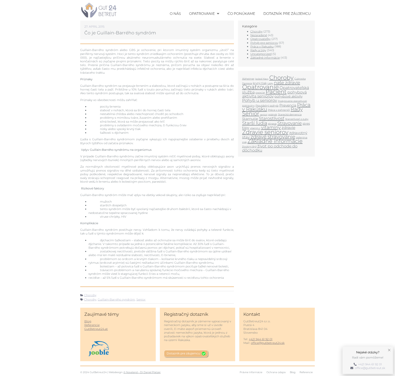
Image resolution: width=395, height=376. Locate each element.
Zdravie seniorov (265, 132)
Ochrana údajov (276, 372)
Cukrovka (300, 78)
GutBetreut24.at (96, 329)
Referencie (92, 325)
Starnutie (250, 119)
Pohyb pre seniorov (264, 43)
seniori (263, 114)
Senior (141, 299)
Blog (87, 321)
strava (272, 123)
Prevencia (287, 105)
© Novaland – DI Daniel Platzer (142, 372)
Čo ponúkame (241, 14)
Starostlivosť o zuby (296, 119)
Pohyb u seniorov (259, 100)
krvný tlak (260, 83)
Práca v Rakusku (262, 46)
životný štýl (249, 146)
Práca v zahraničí (279, 109)
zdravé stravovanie (273, 137)
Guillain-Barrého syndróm (116, 299)
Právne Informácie (251, 372)
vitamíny (271, 127)
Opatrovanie (202, 14)
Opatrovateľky (260, 39)
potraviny (248, 105)
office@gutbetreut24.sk (268, 343)
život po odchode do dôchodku (269, 148)
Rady (297, 109)
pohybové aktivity (288, 96)
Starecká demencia (290, 114)
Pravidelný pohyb (267, 105)
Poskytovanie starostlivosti (292, 101)
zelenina (301, 137)
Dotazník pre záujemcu (287, 14)
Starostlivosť (271, 118)
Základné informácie (265, 57)
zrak (244, 142)
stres (306, 123)
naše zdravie (287, 82)
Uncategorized (261, 54)
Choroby (90, 295)
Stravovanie (289, 123)
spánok (272, 114)
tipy (245, 127)
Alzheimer (248, 78)
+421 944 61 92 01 (260, 339)
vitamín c (255, 128)
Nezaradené (258, 35)
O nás (175, 14)
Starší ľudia (254, 123)
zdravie (288, 127)
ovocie (260, 92)
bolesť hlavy (261, 79)
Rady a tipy (258, 50)
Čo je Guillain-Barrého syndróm (120, 33)
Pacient (276, 91)
